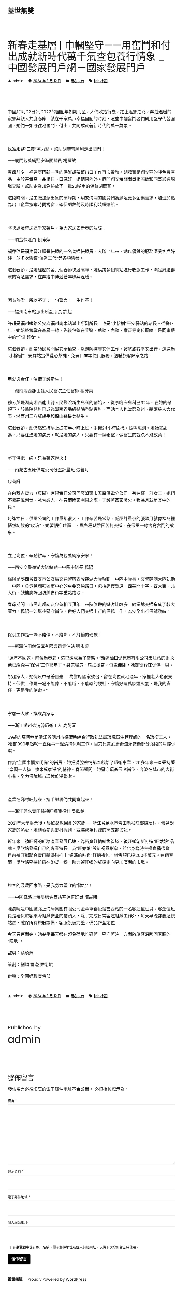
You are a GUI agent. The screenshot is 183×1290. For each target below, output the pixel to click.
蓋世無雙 (21, 11)
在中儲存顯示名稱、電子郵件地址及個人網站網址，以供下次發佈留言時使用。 (76, 1248)
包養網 (29, 161)
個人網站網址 (18, 1222)
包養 (76, 330)
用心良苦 (77, 80)
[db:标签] (101, 80)
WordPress (76, 1279)
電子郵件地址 (19, 1197)
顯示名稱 (16, 1171)
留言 (12, 1100)
